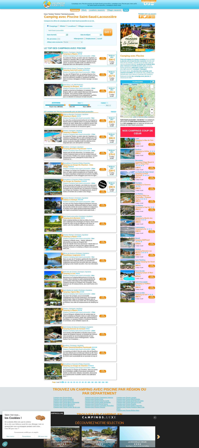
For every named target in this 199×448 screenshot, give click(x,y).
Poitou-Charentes (84, 163)
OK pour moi (42, 436)
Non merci (10, 436)
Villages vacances (114, 10)
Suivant (113, 111)
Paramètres (26, 436)
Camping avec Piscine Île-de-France (96, 404)
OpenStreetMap (143, 117)
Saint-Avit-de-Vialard (69, 68)
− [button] (152, 112)
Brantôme (66, 147)
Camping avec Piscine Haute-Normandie (98, 402)
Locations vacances (97, 10)
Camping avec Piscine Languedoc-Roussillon (99, 405)
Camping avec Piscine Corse (94, 399)
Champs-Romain (68, 198)
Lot (72, 85)
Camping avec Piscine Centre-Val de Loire (66, 407)
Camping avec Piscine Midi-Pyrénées (128, 399)
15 (106, 382)
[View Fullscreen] (152, 86)
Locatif (99, 38)
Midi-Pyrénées (78, 85)
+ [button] (152, 109)
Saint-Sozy (66, 85)
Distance (55, 103)
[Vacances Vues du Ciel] (54, 4)
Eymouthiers (67, 163)
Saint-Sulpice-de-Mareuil (71, 327)
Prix (79, 103)
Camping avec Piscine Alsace (62, 397)
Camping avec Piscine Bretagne (63, 405)
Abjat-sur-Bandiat (68, 114)
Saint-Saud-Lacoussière (70, 216)
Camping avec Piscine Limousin (95, 407)
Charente (75, 163)
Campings (75, 10)
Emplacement (90, 38)
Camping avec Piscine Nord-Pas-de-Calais (130, 401)
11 (92, 382)
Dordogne (72, 52)
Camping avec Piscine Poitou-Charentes (129, 405)
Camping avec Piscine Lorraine (126, 397)
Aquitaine (79, 52)
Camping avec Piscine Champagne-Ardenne (99, 397)
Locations (72, 26)
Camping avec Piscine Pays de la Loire (129, 402)
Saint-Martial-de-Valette (70, 290)
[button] (5, 444)
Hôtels (84, 10)
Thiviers (65, 52)
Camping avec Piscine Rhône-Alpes (128, 410)
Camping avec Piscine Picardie (126, 404)
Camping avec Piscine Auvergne (63, 401)
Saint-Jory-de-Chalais (70, 272)
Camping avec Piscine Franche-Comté (97, 401)
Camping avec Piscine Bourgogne (64, 404)
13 (99, 382)
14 (103, 382)
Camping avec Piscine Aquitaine (63, 399)
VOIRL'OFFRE (102, 58)
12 (96, 382)
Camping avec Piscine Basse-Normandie (66, 402)
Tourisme (134, 84)
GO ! (108, 32)
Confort (103, 103)
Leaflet (134, 117)
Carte (126, 10)
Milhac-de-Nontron (69, 253)
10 (89, 382)
